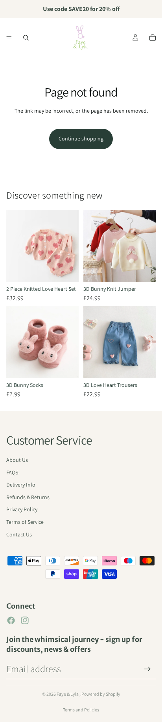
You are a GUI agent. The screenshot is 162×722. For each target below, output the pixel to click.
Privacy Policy (21, 509)
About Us (17, 459)
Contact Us (19, 534)
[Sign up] (147, 669)
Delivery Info (20, 484)
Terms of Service (25, 521)
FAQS (12, 472)
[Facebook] (11, 620)
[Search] (26, 37)
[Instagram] (24, 620)
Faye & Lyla (68, 694)
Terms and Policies (81, 710)
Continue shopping (81, 138)
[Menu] (9, 38)
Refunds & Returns (28, 497)
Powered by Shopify (100, 694)
